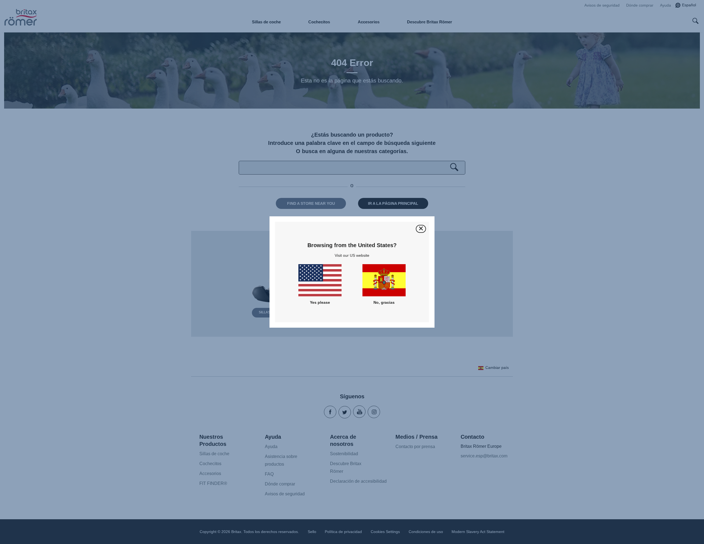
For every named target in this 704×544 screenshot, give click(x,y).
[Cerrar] (421, 229)
